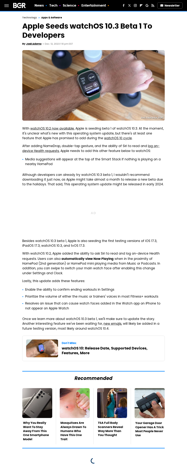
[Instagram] (135, 5)
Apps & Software (51, 17)
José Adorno (33, 43)
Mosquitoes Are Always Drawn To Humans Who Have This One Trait (73, 431)
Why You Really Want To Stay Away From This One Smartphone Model (36, 431)
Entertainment (93, 5)
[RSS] (152, 5)
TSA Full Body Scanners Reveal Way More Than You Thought (110, 429)
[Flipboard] (141, 5)
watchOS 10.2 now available (52, 128)
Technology (29, 17)
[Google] (147, 5)
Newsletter (172, 5)
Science (69, 5)
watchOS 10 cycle (118, 138)
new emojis (112, 324)
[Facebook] (123, 5)
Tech (53, 5)
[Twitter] (129, 5)
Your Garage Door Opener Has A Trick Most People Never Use (149, 429)
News (39, 5)
